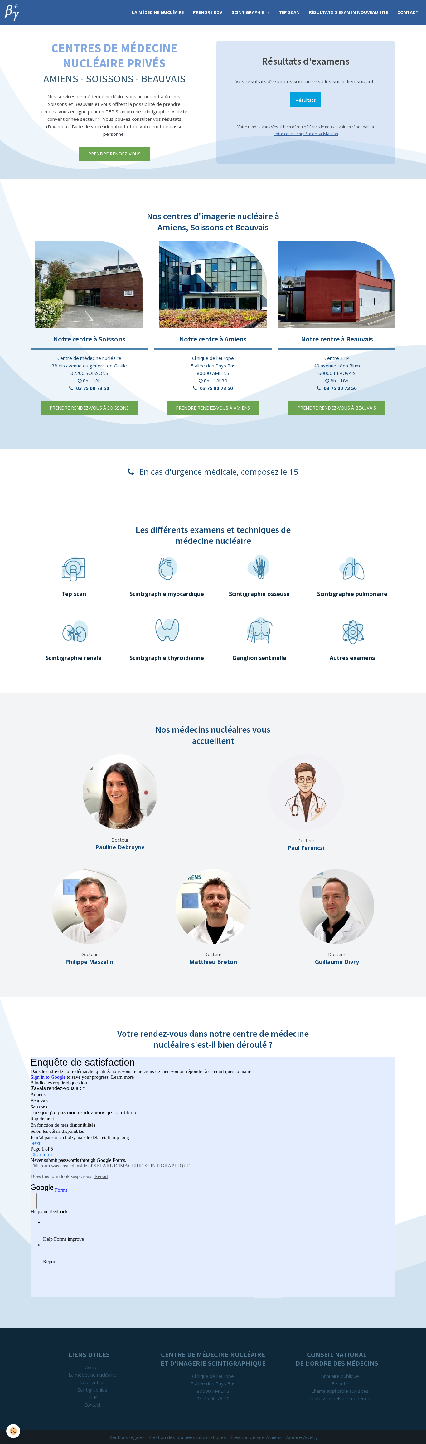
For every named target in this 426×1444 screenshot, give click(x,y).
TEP (92, 1397)
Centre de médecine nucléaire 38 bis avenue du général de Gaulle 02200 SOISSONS (89, 365)
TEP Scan (289, 12)
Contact (407, 12)
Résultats (305, 100)
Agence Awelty (302, 1437)
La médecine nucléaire (158, 12)
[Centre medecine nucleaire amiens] (213, 284)
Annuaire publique (340, 1376)
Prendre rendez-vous (114, 154)
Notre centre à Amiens (213, 339)
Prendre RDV (207, 12)
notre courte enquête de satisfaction (306, 133)
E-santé (340, 1383)
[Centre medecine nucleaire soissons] (89, 284)
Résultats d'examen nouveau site (348, 12)
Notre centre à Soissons (89, 339)
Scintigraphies (92, 1390)
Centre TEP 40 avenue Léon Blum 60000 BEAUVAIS (337, 365)
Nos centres (92, 1382)
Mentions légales (126, 1437)
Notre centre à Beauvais (337, 339)
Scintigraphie (248, 12)
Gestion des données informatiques (187, 1437)
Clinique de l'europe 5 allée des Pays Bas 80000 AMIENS (213, 365)
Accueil (92, 1367)
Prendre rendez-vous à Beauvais (337, 408)
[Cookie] (13, 1431)
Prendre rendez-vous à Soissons (89, 408)
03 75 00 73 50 (92, 388)
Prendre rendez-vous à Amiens (213, 408)
